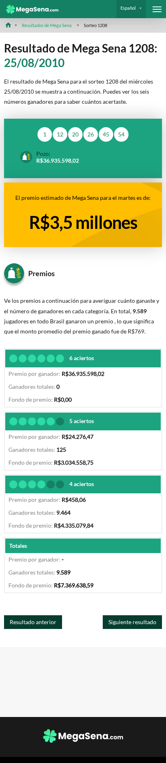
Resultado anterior (33, 621)
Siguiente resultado (132, 621)
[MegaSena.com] (29, 9)
